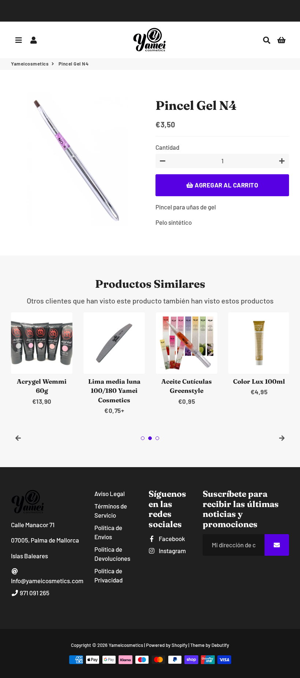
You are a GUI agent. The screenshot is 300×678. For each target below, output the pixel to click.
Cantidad (167, 147)
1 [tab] (143, 438)
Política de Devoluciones (112, 553)
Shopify (179, 645)
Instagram (172, 550)
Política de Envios (108, 532)
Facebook (171, 538)
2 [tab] (150, 438)
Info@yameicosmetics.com (47, 580)
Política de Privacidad (108, 575)
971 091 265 (34, 592)
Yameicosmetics (30, 64)
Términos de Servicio (110, 510)
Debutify (220, 645)
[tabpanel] (41, 359)
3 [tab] (157, 438)
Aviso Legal (109, 493)
